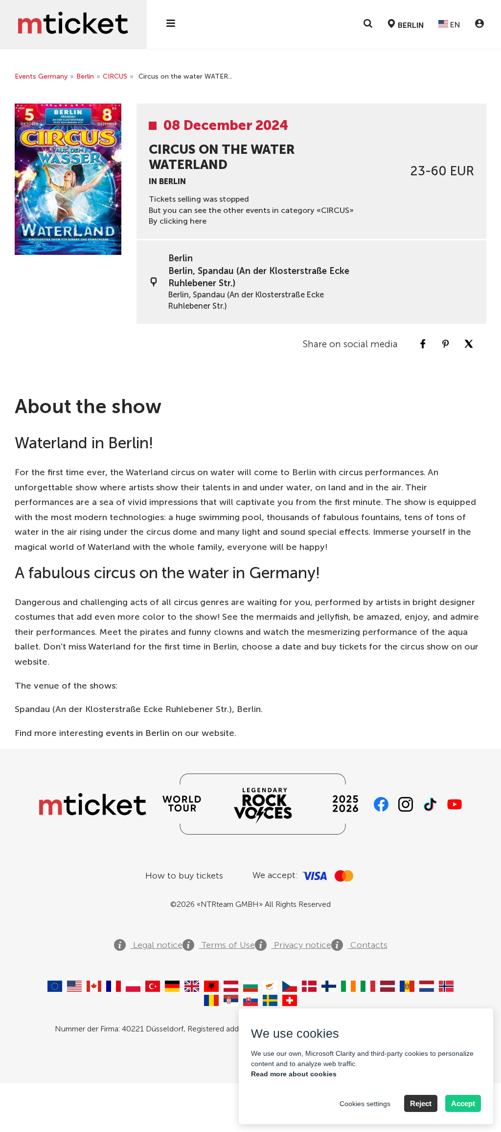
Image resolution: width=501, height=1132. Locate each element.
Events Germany (41, 76)
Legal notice (156, 945)
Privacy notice (301, 945)
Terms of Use (227, 945)
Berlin (85, 76)
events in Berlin (137, 733)
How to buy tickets (184, 875)
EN (454, 24)
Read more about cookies (294, 1074)
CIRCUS (115, 76)
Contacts (367, 945)
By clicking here (177, 221)
